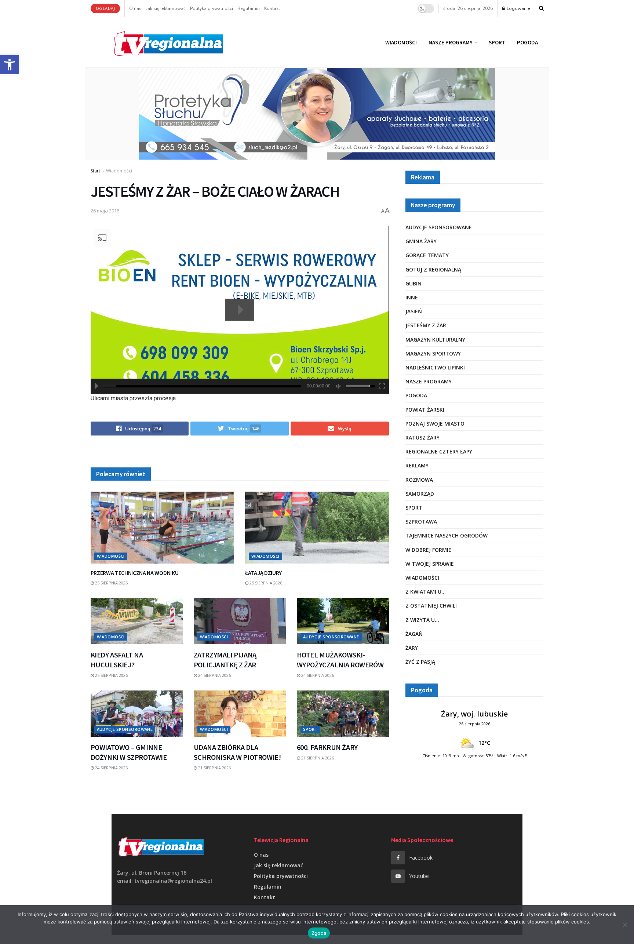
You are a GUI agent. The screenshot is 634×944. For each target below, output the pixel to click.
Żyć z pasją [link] (420, 661)
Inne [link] (411, 297)
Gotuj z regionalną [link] (433, 269)
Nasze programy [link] (451, 42)
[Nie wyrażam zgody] (624, 924)
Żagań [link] (414, 633)
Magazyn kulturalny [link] (435, 339)
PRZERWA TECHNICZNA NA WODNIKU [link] (135, 572)
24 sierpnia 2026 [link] (214, 675)
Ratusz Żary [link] (422, 437)
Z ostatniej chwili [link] (431, 605)
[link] (9, 64)
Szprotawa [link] (421, 521)
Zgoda (318, 933)
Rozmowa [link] (419, 479)
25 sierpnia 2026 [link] (111, 583)
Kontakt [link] (272, 8)
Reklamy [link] (417, 465)
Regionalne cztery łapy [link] (438, 451)
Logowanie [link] (518, 8)
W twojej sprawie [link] (429, 563)
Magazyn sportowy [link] (433, 353)
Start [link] (95, 171)
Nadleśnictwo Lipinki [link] (435, 367)
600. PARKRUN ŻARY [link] (327, 747)
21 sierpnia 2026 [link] (214, 767)
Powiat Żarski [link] (424, 409)
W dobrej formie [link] (428, 549)
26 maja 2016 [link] (105, 210)
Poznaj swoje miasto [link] (434, 423)
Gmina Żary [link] (421, 241)
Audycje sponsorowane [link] (331, 636)
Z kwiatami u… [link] (425, 591)
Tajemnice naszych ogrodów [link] (446, 535)
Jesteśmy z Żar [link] (425, 325)
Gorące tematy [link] (427, 255)
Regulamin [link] (248, 8)
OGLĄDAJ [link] (105, 8)
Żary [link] (411, 647)
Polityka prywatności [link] (211, 8)
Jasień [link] (413, 311)
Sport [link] (497, 42)
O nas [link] (135, 8)
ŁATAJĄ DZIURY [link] (263, 572)
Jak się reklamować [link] (166, 8)
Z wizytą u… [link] (422, 619)
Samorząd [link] (419, 493)
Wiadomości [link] (401, 42)
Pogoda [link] (527, 42)
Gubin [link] (413, 283)
